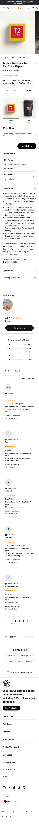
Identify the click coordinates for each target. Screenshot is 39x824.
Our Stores (8, 716)
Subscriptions (9, 762)
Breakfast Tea (26, 655)
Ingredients (8, 270)
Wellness (29, 661)
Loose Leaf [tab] (11, 90)
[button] (11, 70)
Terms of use (17, 812)
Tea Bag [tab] (28, 90)
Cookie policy (28, 812)
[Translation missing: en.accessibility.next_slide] (35, 672)
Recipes (6, 731)
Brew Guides (8, 739)
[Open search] (8, 8)
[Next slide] (37, 2)
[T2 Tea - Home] (19, 8)
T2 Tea (9, 816)
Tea (13, 57)
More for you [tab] (10, 636)
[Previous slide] (2, 2)
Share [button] (15, 418)
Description (8, 188)
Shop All (5, 57)
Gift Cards (7, 754)
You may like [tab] (28, 636)
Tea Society (8, 724)
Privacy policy (6, 812)
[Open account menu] (28, 8)
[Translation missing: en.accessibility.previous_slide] (3, 672)
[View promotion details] (35, 135)
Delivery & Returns (11, 277)
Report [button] (10, 418)
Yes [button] (6, 418)
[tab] (27, 378)
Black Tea (21, 57)
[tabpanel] (19, 110)
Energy (9, 661)
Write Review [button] (19, 328)
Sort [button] (7, 371)
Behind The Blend (11, 747)
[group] (19, 318)
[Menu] (3, 8)
